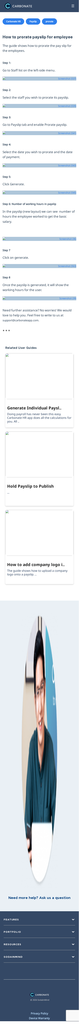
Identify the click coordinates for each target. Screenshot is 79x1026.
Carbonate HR (13, 21)
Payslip (33, 21)
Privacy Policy (39, 1013)
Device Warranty (39, 1018)
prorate (49, 21)
